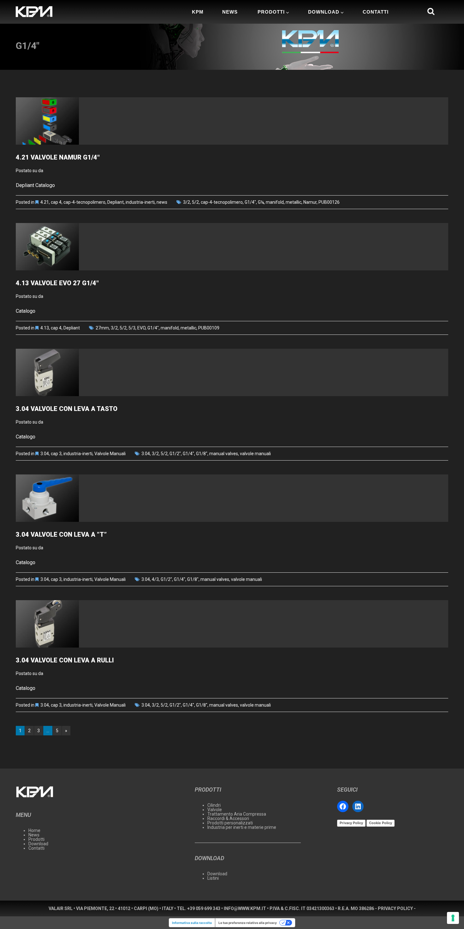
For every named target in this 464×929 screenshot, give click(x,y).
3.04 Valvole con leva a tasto (66, 409)
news (162, 202)
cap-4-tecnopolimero (84, 202)
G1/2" (175, 453)
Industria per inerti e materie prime (241, 827)
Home (34, 830)
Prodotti (271, 12)
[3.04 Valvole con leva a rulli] (232, 624)
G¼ (261, 202)
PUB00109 (208, 327)
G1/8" (201, 453)
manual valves (223, 453)
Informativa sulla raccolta (192, 923)
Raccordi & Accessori (228, 818)
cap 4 (56, 202)
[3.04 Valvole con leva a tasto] (232, 372)
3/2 (186, 202)
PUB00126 (329, 202)
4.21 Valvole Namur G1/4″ (58, 157)
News (230, 12)
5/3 (131, 327)
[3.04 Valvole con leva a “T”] (232, 498)
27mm (102, 327)
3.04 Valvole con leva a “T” (61, 534)
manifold (275, 202)
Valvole (214, 809)
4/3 (155, 579)
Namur (310, 202)
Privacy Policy (351, 823)
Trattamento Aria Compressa (236, 814)
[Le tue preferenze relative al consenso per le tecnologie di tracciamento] (453, 918)
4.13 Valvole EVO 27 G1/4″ (57, 283)
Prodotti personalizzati (230, 822)
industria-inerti (140, 202)
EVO (141, 327)
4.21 (44, 202)
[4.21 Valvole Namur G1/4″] (232, 121)
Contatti (376, 12)
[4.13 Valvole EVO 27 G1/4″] (232, 246)
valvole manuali (255, 453)
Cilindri (214, 805)
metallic (293, 202)
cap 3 (56, 453)
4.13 (44, 327)
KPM (198, 12)
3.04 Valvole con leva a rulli (65, 660)
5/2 (195, 202)
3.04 (44, 453)
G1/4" (250, 202)
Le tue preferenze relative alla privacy (247, 923)
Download (323, 12)
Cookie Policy (380, 823)
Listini (213, 878)
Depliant (115, 202)
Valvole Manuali (110, 453)
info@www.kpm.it (245, 908)
